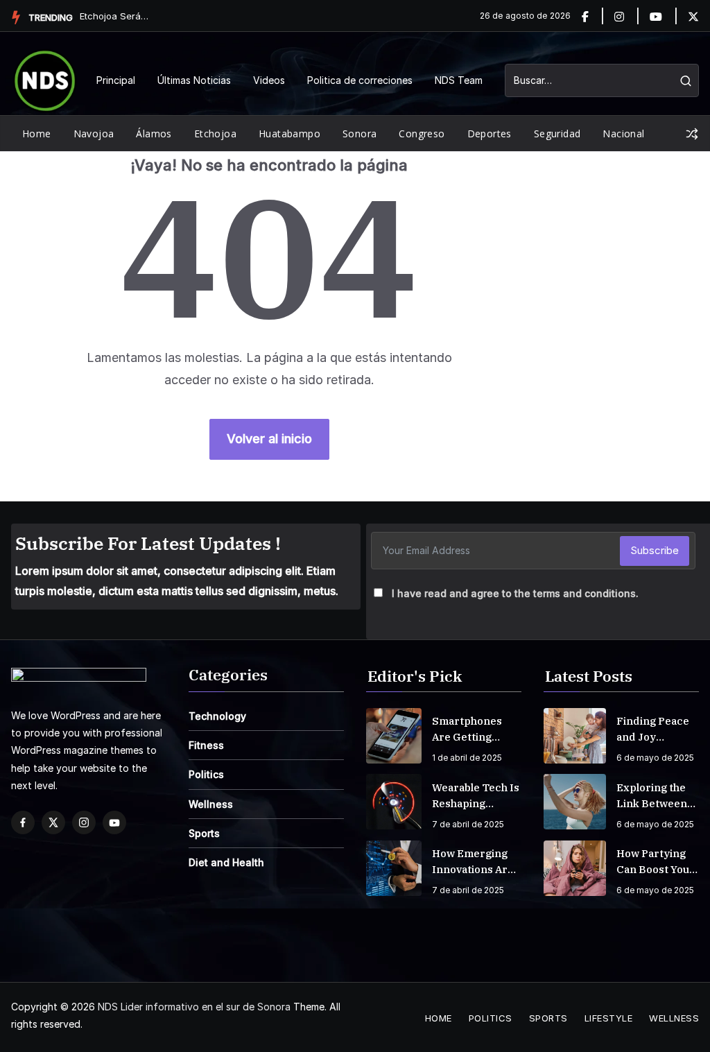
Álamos (153, 133)
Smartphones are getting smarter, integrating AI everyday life (468, 729)
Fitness (206, 745)
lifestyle (609, 1018)
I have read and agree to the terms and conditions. (515, 593)
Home (36, 133)
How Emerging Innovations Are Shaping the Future (473, 862)
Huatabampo (289, 133)
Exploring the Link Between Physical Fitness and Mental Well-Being (657, 796)
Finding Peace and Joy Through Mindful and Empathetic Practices (652, 729)
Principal (115, 80)
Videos (269, 80)
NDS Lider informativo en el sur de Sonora (194, 1006)
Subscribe (654, 550)
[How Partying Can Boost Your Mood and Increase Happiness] (575, 868)
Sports (204, 833)
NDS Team (459, 80)
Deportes (489, 133)
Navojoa (93, 133)
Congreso (421, 133)
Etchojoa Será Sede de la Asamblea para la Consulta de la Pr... (114, 15)
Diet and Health (226, 862)
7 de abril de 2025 (468, 824)
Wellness (211, 804)
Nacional (623, 133)
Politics (206, 774)
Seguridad (557, 133)
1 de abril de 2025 (467, 757)
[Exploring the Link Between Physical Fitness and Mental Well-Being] (575, 801)
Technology (217, 716)
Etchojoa (215, 133)
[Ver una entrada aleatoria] (692, 134)
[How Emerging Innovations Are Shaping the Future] (394, 868)
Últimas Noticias (194, 80)
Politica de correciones (360, 80)
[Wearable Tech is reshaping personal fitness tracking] (394, 801)
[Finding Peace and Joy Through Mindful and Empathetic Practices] (575, 736)
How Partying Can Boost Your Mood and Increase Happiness (655, 862)
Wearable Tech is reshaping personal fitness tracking (475, 796)
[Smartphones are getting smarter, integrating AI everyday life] (394, 736)
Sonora (359, 133)
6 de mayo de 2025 (655, 757)
